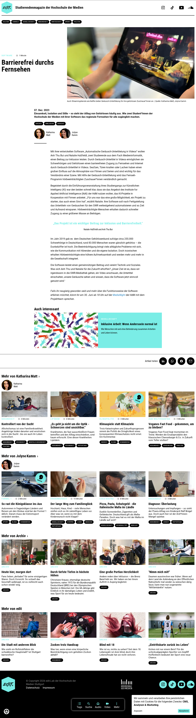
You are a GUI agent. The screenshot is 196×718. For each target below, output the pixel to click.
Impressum (49, 687)
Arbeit (166, 522)
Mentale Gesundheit (37, 442)
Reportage (82, 445)
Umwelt (16, 22)
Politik (77, 22)
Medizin (89, 522)
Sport (67, 22)
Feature (6, 446)
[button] (5, 404)
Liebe (79, 522)
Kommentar (125, 442)
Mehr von (19, 376)
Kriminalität (121, 525)
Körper (70, 522)
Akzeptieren (184, 711)
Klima (113, 442)
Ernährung (168, 445)
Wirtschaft (56, 22)
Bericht (61, 123)
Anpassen (138, 711)
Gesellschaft (28, 22)
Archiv (38, 123)
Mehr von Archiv (14, 536)
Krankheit (20, 442)
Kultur (6, 22)
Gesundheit (43, 22)
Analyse (180, 445)
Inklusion (49, 123)
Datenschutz (33, 687)
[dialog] (162, 705)
